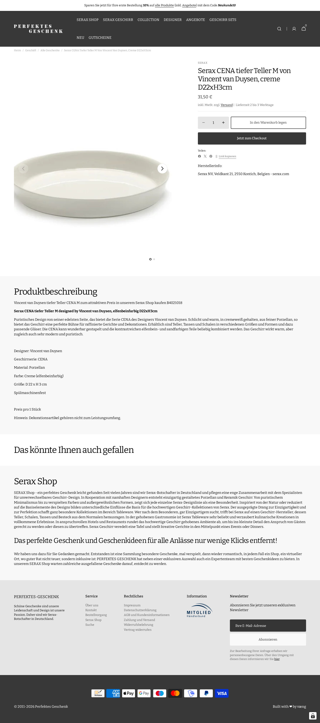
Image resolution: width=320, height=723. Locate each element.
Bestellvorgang (96, 615)
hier (277, 659)
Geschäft (30, 50)
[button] (279, 29)
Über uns (91, 605)
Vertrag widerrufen (138, 630)
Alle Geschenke (50, 50)
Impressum (132, 605)
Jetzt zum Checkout (252, 138)
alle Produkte (164, 5)
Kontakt (91, 610)
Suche (89, 625)
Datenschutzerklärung (140, 610)
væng (301, 706)
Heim (17, 50)
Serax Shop (93, 620)
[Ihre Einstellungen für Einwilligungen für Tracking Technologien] (313, 716)
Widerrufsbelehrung (138, 625)
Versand (227, 105)
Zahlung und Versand (139, 620)
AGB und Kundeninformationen (147, 615)
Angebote (189, 5)
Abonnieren (268, 639)
